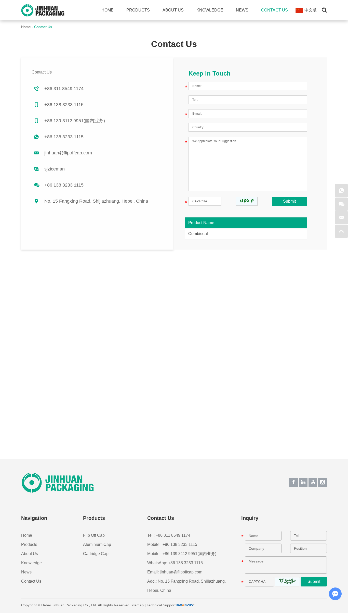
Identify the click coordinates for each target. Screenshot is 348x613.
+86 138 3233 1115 (64, 136)
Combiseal (198, 233)
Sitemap (137, 605)
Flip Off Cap (94, 535)
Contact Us (274, 10)
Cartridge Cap (96, 553)
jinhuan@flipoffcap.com (68, 152)
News (242, 10)
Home (107, 10)
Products (138, 10)
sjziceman (54, 168)
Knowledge (209, 10)
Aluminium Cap (97, 544)
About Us (173, 10)
